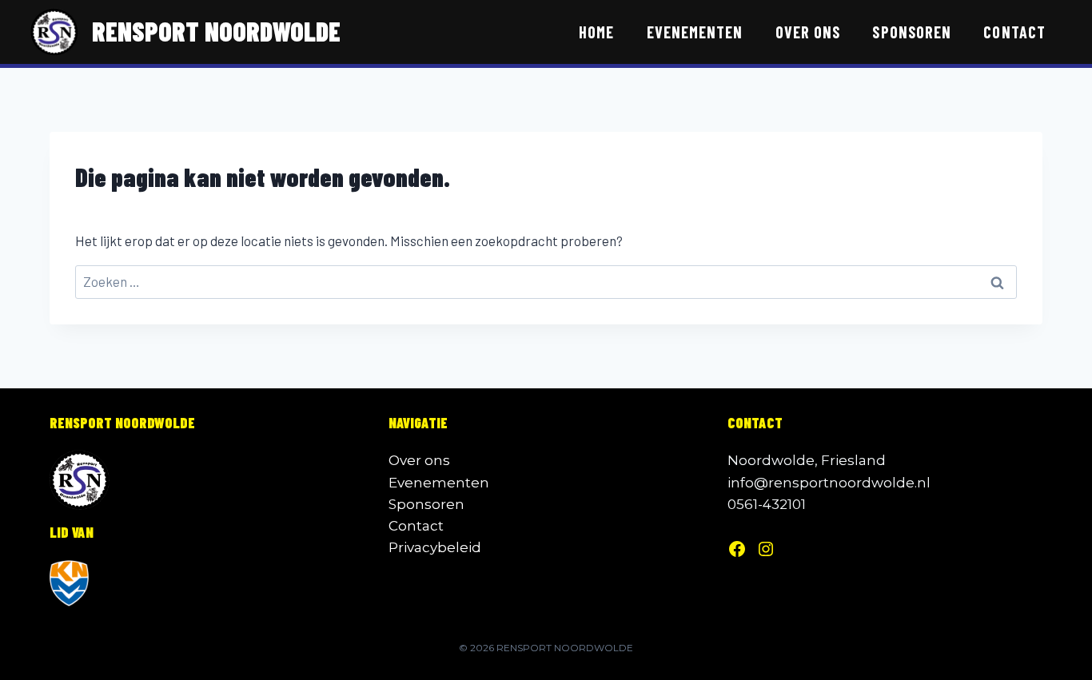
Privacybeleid (435, 547)
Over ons (807, 32)
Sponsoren (911, 32)
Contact (1014, 32)
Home (596, 32)
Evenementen (695, 32)
